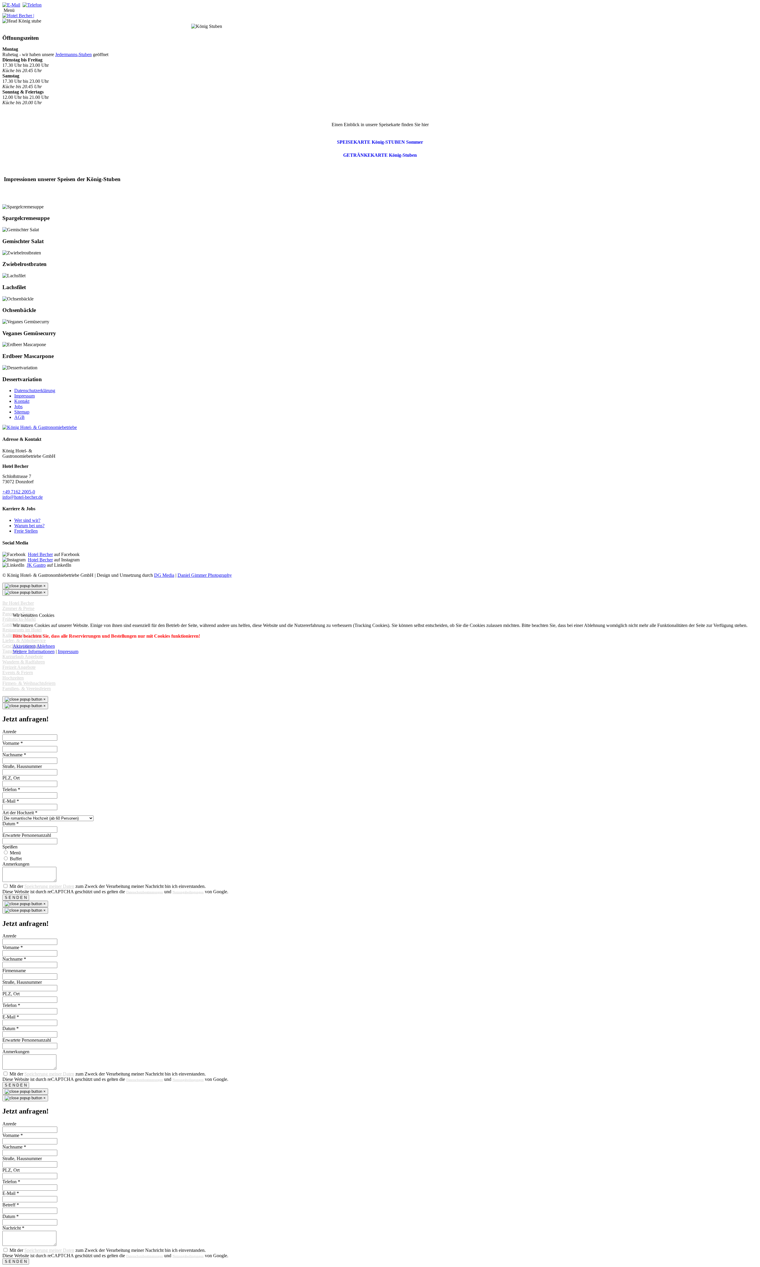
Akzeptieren (24, 646)
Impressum (68, 651)
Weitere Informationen (34, 651)
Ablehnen (46, 646)
